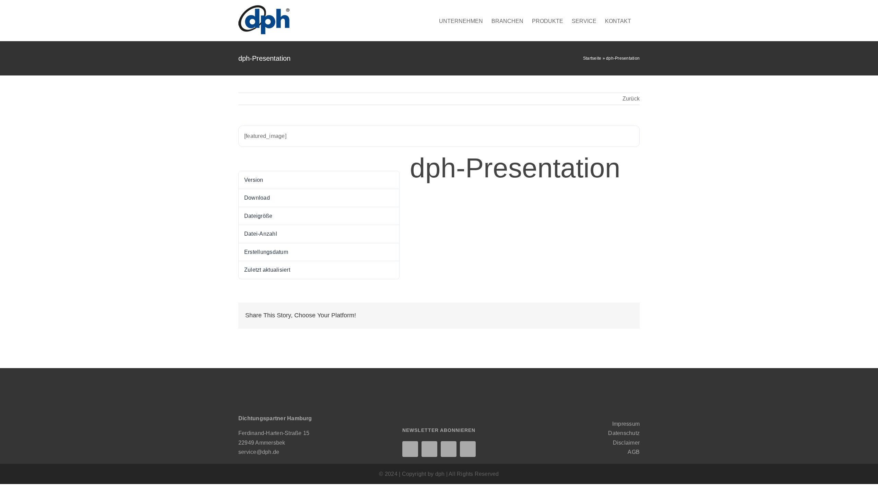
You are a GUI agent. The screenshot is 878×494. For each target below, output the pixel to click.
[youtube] (468, 449)
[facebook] (448, 449)
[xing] (429, 449)
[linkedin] (410, 449)
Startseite (592, 58)
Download (255, 159)
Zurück (631, 99)
